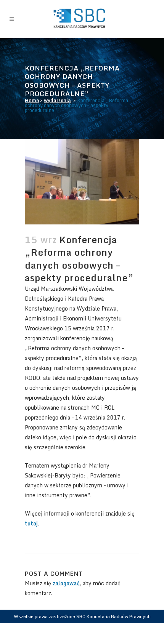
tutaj (31, 523)
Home (32, 100)
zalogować (66, 583)
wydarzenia (57, 100)
